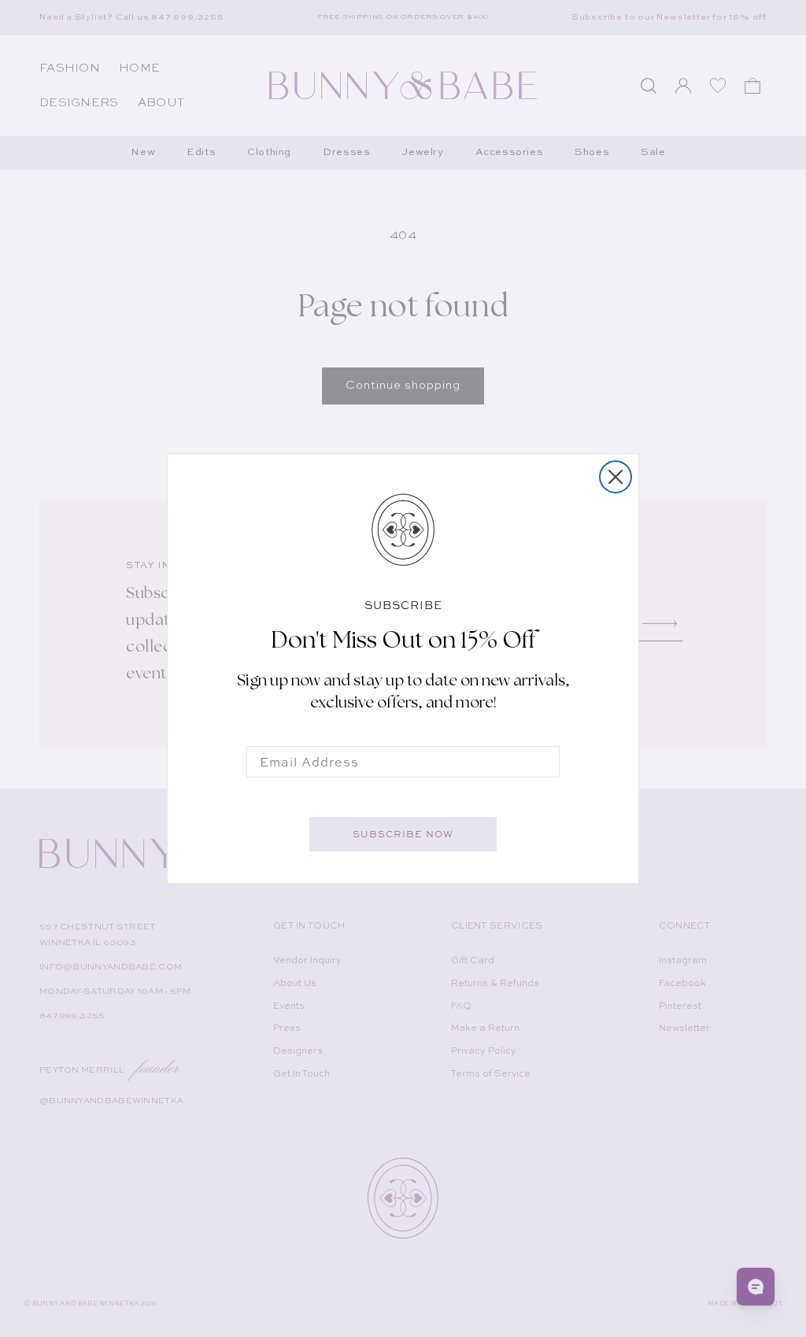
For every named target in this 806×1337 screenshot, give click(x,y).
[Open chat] (756, 1287)
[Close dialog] (615, 477)
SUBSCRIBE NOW (403, 834)
